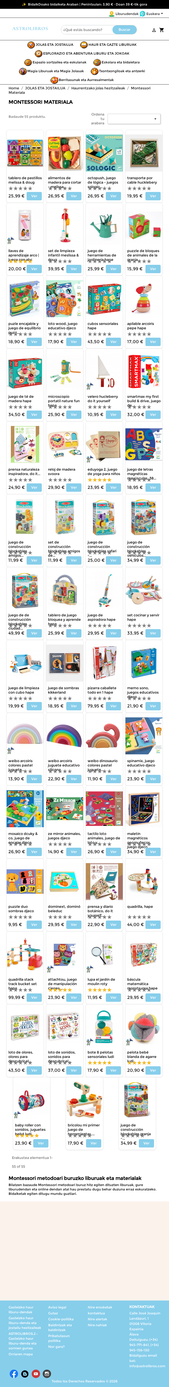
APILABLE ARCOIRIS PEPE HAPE (140, 326)
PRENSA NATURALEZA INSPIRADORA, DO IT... (24, 471)
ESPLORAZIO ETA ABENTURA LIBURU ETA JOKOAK (86, 53)
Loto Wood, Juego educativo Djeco (62, 326)
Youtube (36, 1374)
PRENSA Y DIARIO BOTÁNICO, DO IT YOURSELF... (100, 910)
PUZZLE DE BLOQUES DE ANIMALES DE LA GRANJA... (143, 255)
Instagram (47, 1374)
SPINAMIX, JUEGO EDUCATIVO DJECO (141, 763)
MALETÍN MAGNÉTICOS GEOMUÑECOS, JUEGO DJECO (139, 840)
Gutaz (53, 1313)
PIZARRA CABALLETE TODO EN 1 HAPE (102, 690)
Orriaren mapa (21, 1354)
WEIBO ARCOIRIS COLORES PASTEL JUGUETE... (20, 765)
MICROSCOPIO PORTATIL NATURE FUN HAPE (64, 400)
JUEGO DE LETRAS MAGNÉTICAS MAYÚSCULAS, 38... (141, 473)
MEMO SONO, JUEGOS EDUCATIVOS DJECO (143, 692)
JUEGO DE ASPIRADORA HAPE (102, 617)
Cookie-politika (61, 1319)
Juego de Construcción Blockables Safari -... (102, 549)
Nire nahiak (97, 1325)
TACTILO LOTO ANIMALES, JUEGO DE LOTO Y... (104, 838)
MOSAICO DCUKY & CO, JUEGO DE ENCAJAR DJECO (23, 838)
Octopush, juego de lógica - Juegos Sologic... (103, 182)
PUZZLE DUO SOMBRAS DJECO (21, 908)
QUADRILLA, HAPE (140, 906)
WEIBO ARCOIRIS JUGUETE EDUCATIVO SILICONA (64, 765)
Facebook (14, 1374)
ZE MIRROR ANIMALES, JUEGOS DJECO (64, 836)
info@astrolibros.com (147, 1366)
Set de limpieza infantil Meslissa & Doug (63, 255)
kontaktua (96, 1313)
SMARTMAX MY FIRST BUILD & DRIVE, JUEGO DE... (144, 400)
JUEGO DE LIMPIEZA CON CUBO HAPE (23, 690)
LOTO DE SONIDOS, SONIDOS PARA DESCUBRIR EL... (62, 1056)
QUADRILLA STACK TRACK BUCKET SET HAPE (22, 983)
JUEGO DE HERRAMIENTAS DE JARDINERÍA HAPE (102, 255)
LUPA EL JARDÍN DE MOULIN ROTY (101, 981)
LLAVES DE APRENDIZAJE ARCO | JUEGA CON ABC (23, 255)
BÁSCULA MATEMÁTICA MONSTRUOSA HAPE (142, 983)
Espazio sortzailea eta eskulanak (59, 62)
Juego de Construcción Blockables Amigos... (19, 549)
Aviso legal (57, 1307)
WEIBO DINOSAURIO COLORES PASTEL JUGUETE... (103, 765)
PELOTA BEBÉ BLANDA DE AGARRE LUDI (141, 1056)
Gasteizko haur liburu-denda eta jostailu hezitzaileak (25, 1323)
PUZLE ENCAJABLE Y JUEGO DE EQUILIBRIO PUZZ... (24, 328)
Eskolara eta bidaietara (121, 62)
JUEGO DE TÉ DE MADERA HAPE (21, 398)
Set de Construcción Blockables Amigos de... (64, 549)
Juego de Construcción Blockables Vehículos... (138, 549)
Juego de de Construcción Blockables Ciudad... (19, 621)
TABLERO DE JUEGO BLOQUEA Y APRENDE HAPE (64, 619)
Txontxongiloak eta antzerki (122, 71)
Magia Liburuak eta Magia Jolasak (55, 71)
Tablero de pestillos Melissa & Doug (25, 180)
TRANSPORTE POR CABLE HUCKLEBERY (142, 180)
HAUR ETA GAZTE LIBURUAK (112, 44)
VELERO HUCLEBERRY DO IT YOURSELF (103, 398)
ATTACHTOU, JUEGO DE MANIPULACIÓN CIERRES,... (62, 983)
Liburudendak (127, 14)
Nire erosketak (100, 1307)
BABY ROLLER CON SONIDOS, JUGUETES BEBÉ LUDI (30, 1129)
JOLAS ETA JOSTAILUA (54, 44)
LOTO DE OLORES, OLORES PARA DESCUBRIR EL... (20, 1056)
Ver (34, 196)
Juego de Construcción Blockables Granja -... (136, 1131)
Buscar (124, 30)
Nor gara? (56, 1347)
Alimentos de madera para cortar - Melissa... (64, 182)
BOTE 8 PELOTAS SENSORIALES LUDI (101, 1054)
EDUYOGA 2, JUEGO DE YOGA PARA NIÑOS (104, 471)
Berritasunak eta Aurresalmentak (86, 80)
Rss (25, 1374)
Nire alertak (97, 1319)
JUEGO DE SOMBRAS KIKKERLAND (63, 690)
